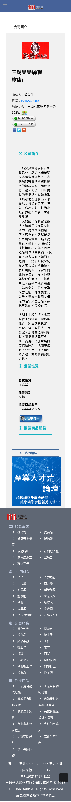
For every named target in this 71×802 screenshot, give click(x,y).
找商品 (48, 532)
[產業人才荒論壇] (36, 481)
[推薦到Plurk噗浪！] (24, 130)
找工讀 (48, 672)
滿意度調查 (24, 557)
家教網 (48, 608)
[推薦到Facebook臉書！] (14, 130)
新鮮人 (48, 602)
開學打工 (50, 666)
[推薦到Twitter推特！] (19, 130)
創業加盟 (50, 589)
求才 (47, 647)
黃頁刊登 (23, 628)
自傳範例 (50, 660)
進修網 (21, 596)
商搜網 (21, 589)
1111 (20, 577)
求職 (20, 653)
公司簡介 (20, 27)
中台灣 (21, 583)
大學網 (21, 608)
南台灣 (48, 583)
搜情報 (48, 538)
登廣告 (48, 557)
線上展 (48, 634)
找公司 (21, 532)
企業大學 (50, 596)
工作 (47, 641)
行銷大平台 (51, 615)
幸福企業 (23, 660)
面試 (47, 653)
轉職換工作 (24, 666)
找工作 (21, 647)
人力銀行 (50, 577)
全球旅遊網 (24, 615)
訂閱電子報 (51, 551)
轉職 (20, 602)
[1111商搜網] (35, 7)
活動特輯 (23, 551)
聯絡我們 (23, 563)
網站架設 (23, 641)
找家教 (21, 672)
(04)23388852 (31, 100)
